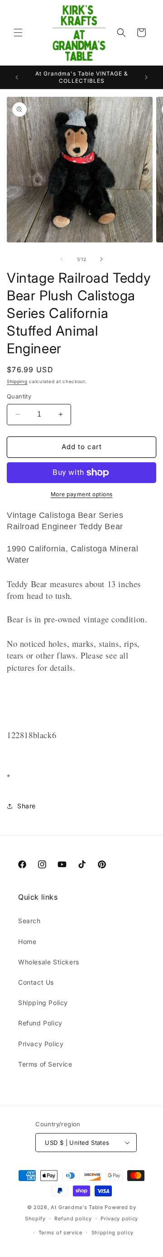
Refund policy (72, 1218)
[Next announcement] (146, 77)
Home (27, 941)
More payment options (82, 494)
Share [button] (26, 806)
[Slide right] (101, 259)
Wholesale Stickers (48, 962)
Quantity (19, 396)
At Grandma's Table (78, 1207)
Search (29, 921)
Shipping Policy (43, 1002)
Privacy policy (119, 1218)
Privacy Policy (40, 1044)
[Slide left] (62, 259)
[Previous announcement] (17, 77)
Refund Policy (40, 1023)
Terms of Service (45, 1064)
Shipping (17, 381)
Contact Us (36, 982)
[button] (18, 33)
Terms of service (60, 1232)
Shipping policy (112, 1232)
